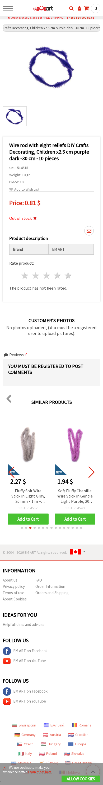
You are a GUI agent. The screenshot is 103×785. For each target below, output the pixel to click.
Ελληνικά (57, 725)
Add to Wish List (26, 189)
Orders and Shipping (52, 592)
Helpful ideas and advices (23, 624)
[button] (22, 528)
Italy (28, 753)
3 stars (46, 275)
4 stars (57, 275)
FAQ (38, 580)
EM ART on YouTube (29, 660)
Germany (28, 734)
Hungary (54, 744)
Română (85, 725)
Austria (55, 734)
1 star (25, 275)
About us (10, 580)
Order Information (50, 586)
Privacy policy (14, 586)
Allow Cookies (81, 778)
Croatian (81, 734)
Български (27, 725)
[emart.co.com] (34, 9)
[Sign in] (79, 8)
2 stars (36, 275)
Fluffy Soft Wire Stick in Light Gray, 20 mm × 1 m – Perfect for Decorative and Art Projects (28, 496)
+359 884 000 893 (80, 17)
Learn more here (39, 772)
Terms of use (13, 592)
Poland (51, 753)
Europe (80, 744)
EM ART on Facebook (30, 650)
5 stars (68, 275)
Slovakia (78, 753)
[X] (5, 767)
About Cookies (15, 598)
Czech (29, 744)
